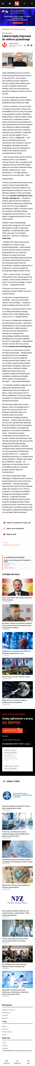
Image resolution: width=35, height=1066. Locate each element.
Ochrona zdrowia (19, 29)
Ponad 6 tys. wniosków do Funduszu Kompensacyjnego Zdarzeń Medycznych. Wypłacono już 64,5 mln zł (16, 834)
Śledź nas (6, 1038)
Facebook (5, 1045)
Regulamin (5, 736)
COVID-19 (17, 545)
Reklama (4, 1026)
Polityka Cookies (6, 1032)
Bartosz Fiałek (8, 545)
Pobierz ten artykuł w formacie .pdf (18, 523)
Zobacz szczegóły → (9, 567)
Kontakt (4, 1034)
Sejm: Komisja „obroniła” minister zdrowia (16, 677)
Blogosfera (5, 1018)
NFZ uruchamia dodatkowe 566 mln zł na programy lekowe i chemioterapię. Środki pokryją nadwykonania (15, 913)
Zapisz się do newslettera (15, 528)
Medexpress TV (6, 1012)
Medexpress (13, 43)
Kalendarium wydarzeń (8, 1010)
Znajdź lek (5, 1015)
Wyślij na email (11, 534)
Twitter (4, 1043)
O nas (4, 1021)
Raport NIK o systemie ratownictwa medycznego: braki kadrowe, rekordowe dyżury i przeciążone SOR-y (15, 992)
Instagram (5, 1048)
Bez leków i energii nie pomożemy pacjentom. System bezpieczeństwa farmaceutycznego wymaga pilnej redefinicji (17, 625)
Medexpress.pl (7, 29)
